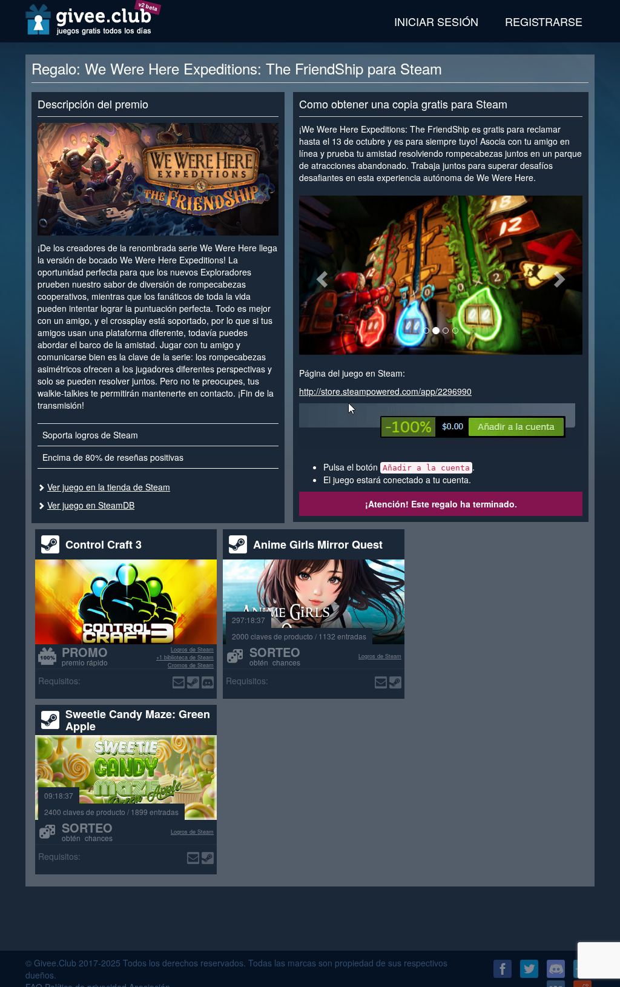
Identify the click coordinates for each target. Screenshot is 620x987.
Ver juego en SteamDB (90, 505)
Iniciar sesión (436, 21)
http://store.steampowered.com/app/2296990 (385, 391)
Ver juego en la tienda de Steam (108, 487)
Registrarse (543, 21)
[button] (320, 275)
